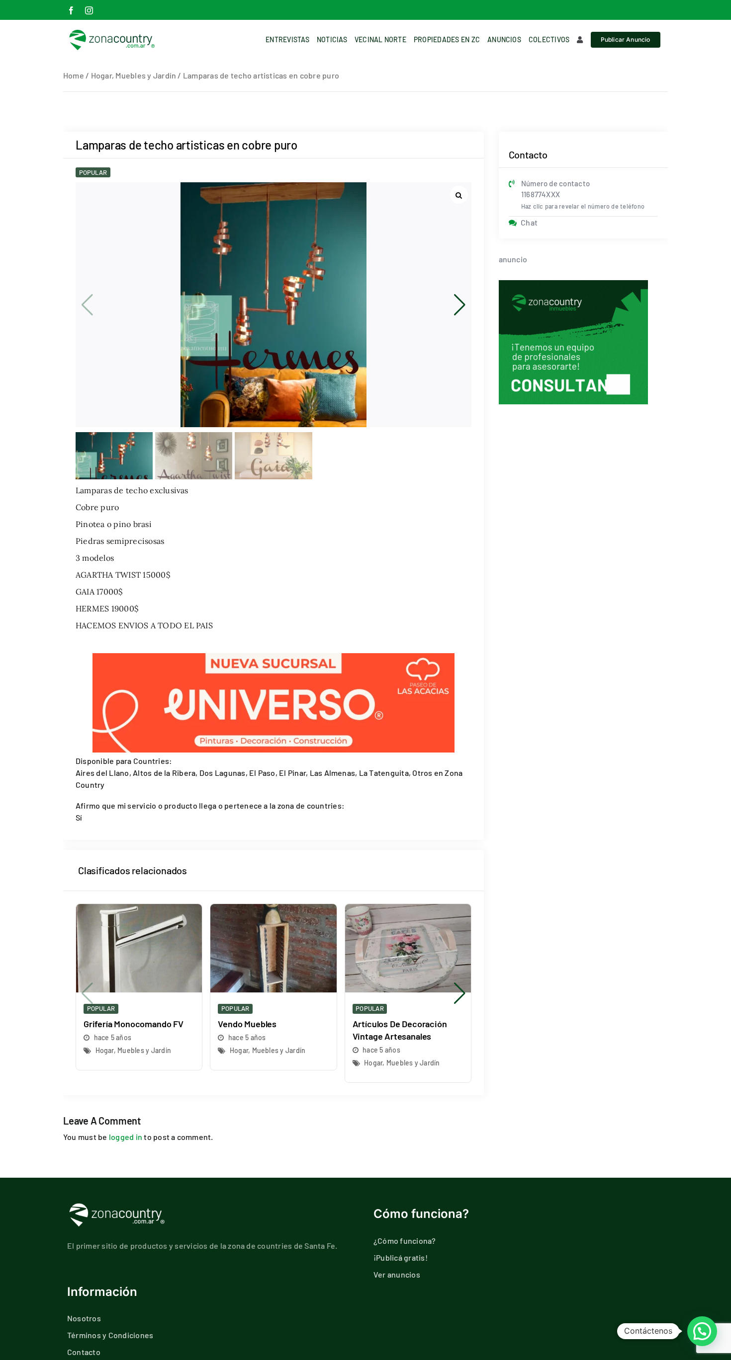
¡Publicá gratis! (400, 1257)
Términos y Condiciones (110, 1335)
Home (73, 75)
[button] (459, 305)
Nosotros (84, 1318)
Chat (529, 222)
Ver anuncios (396, 1274)
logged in (125, 1136)
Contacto (83, 1352)
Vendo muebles (247, 1023)
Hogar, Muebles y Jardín (134, 75)
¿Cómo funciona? (404, 1240)
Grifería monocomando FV (133, 1023)
